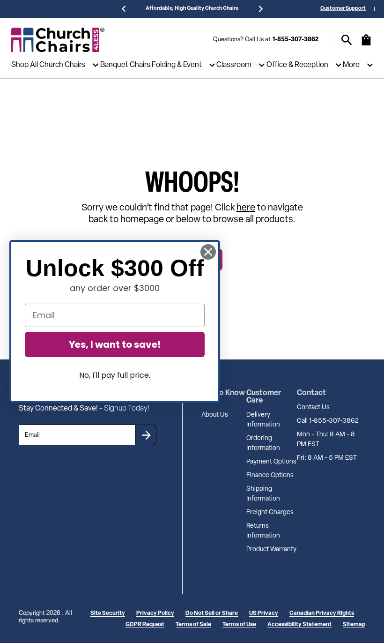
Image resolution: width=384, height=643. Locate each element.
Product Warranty (271, 549)
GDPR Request (145, 625)
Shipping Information (263, 494)
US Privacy (263, 613)
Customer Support (343, 8)
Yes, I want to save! (115, 344)
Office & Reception (297, 65)
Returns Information (263, 531)
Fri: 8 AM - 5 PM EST (327, 458)
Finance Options (270, 475)
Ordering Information (263, 443)
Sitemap (354, 625)
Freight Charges (270, 512)
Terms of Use (239, 625)
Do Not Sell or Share (211, 613)
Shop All (24, 65)
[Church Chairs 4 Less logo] (58, 40)
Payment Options (271, 461)
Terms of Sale (193, 625)
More (351, 65)
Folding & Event (177, 65)
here (245, 208)
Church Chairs (62, 65)
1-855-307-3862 (295, 40)
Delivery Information (263, 419)
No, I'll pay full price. (114, 375)
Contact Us (313, 407)
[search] (346, 40)
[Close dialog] (208, 252)
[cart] (366, 44)
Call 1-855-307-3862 (328, 421)
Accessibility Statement (299, 625)
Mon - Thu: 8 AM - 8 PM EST (326, 439)
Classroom (233, 65)
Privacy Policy (155, 613)
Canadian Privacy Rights (321, 613)
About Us (214, 415)
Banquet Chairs (125, 65)
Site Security (107, 613)
